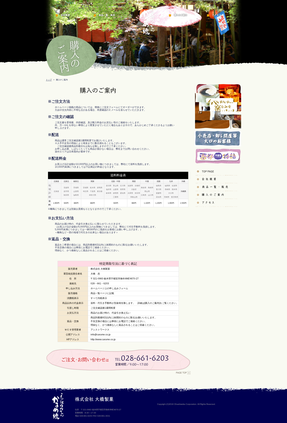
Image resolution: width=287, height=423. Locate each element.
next (232, 102)
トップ (49, 80)
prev (207, 102)
